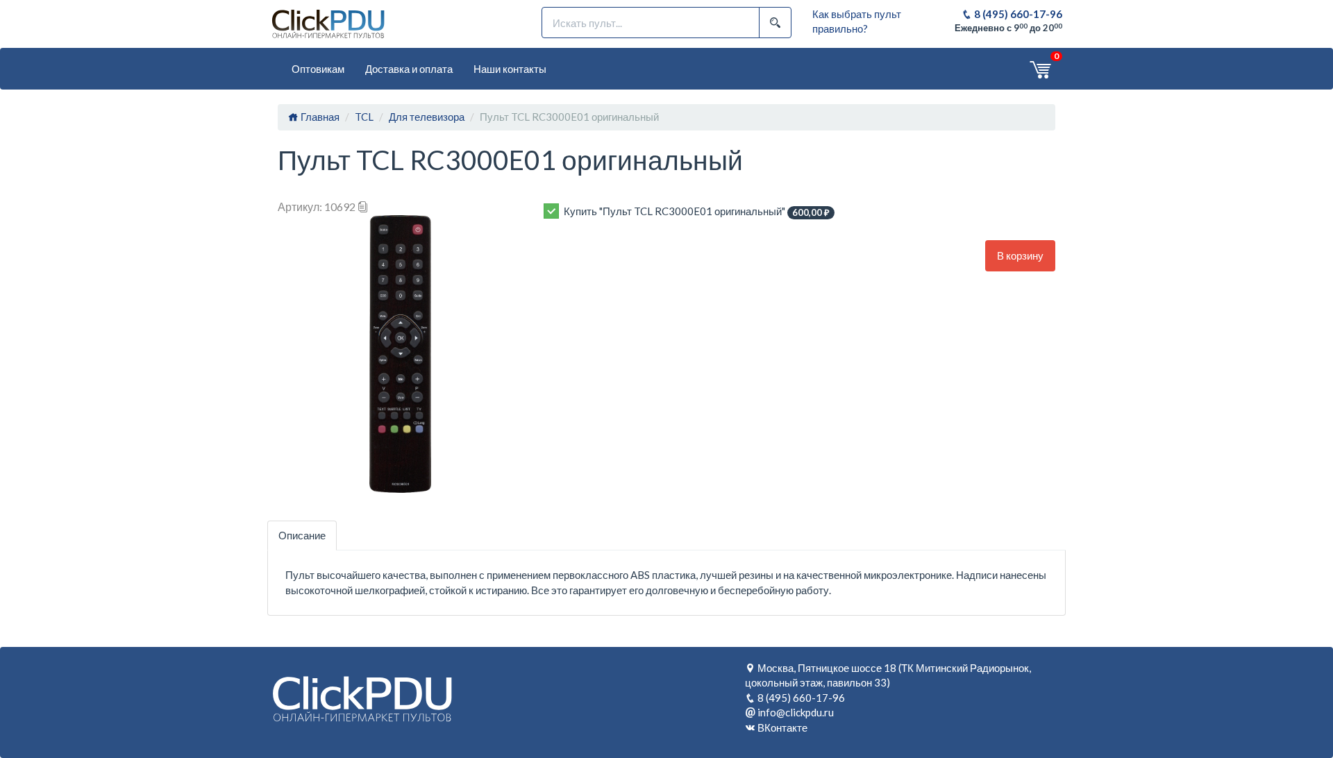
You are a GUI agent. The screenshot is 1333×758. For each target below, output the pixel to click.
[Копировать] (363, 206)
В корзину (1020, 255)
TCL (364, 116)
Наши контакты (509, 68)
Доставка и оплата (409, 68)
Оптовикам (318, 68)
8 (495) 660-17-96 (1017, 14)
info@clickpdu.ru (795, 712)
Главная (319, 116)
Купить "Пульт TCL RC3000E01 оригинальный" (697, 211)
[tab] (302, 535)
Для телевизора (426, 116)
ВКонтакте (782, 727)
